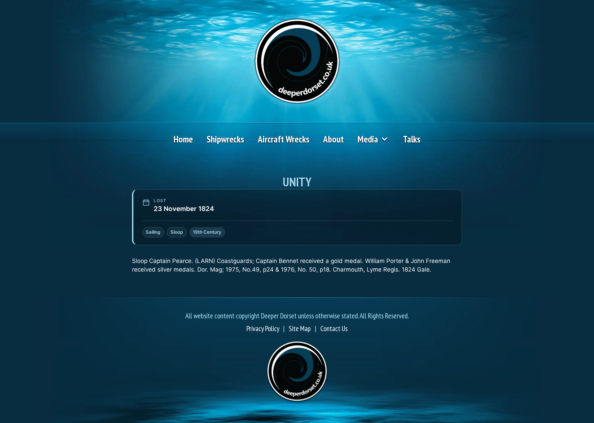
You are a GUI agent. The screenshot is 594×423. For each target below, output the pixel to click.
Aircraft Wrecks (283, 139)
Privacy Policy (262, 328)
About (333, 139)
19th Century (207, 232)
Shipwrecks (225, 139)
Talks (411, 139)
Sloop (176, 232)
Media (368, 139)
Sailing (153, 232)
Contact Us (334, 328)
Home (183, 139)
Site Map (300, 328)
